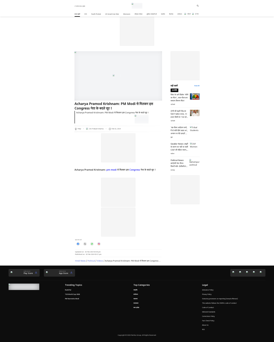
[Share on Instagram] (99, 244)
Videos (100, 261)
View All (197, 86)
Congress (134, 170)
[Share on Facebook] (78, 244)
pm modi (111, 170)
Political (91, 261)
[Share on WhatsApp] (92, 244)
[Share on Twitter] (85, 244)
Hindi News (80, 261)
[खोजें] (198, 6)
